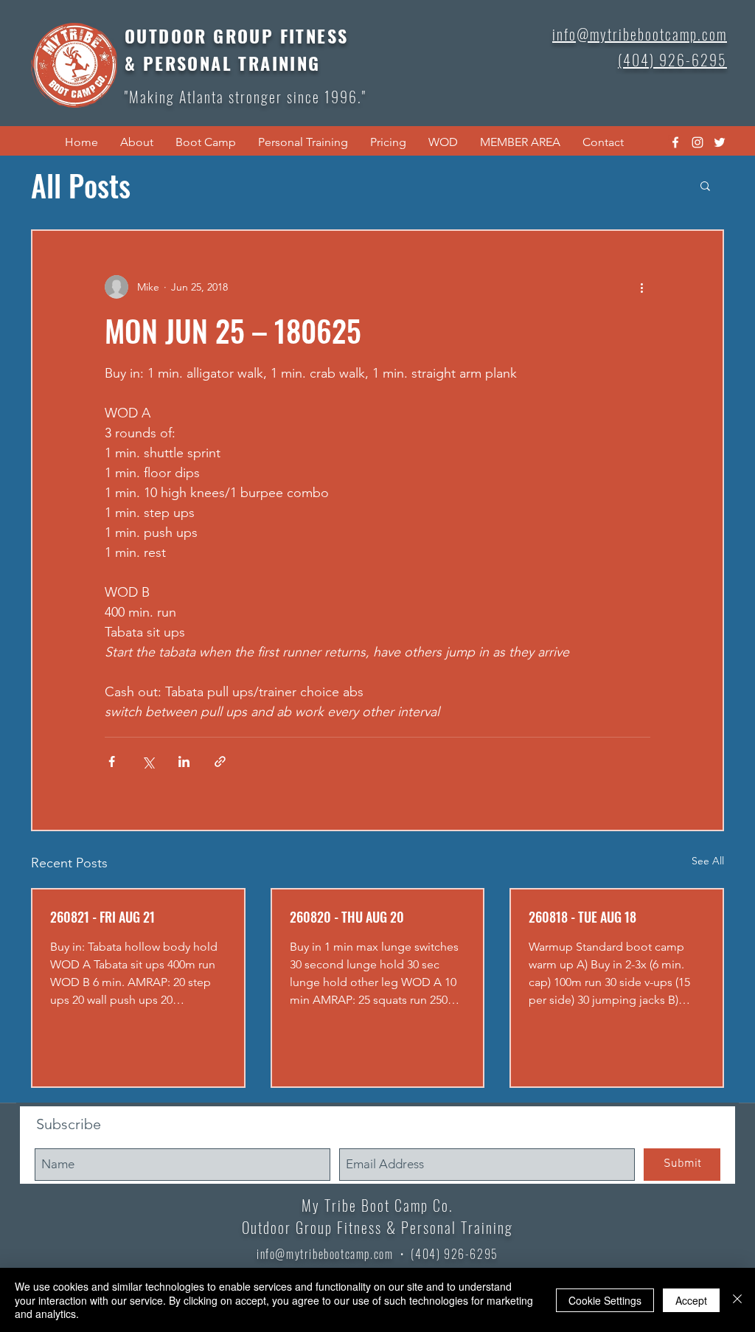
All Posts (81, 185)
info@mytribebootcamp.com (325, 1254)
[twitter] (719, 142)
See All (708, 860)
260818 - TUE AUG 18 (582, 916)
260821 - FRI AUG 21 (102, 916)
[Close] (737, 1300)
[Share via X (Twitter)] (148, 762)
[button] (136, 142)
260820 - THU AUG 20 (347, 916)
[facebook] (675, 142)
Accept (691, 1300)
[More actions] (641, 287)
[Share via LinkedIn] (184, 762)
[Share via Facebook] (112, 762)
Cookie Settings (604, 1300)
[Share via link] (220, 762)
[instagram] (697, 142)
